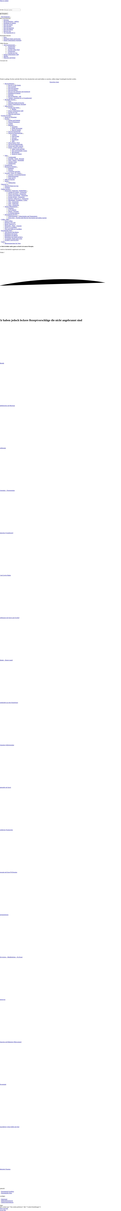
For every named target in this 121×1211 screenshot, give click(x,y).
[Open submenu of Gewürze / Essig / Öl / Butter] (21, 173)
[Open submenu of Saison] (9, 181)
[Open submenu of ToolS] (5, 242)
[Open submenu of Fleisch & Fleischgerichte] (23, 133)
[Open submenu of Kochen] (10, 119)
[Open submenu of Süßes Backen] (13, 106)
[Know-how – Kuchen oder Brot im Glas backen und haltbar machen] (13, 76)
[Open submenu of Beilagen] (14, 125)
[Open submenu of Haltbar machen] (10, 189)
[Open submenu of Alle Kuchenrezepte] (15, 45)
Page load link (4, 1208)
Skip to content (4, 1)
